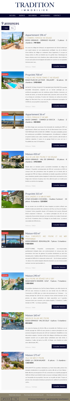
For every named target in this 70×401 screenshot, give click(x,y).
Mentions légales (15, 395)
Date (6, 28)
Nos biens (33, 15)
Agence (22, 15)
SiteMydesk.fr (40, 399)
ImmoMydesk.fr (64, 399)
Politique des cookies (54, 395)
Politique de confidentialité (33, 395)
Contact (57, 15)
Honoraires (45, 15)
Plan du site (7, 399)
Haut (15, 399)
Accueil (12, 15)
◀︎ (4, 40)
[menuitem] (12, 16)
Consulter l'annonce (59, 66)
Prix (12, 28)
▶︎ (22, 40)
